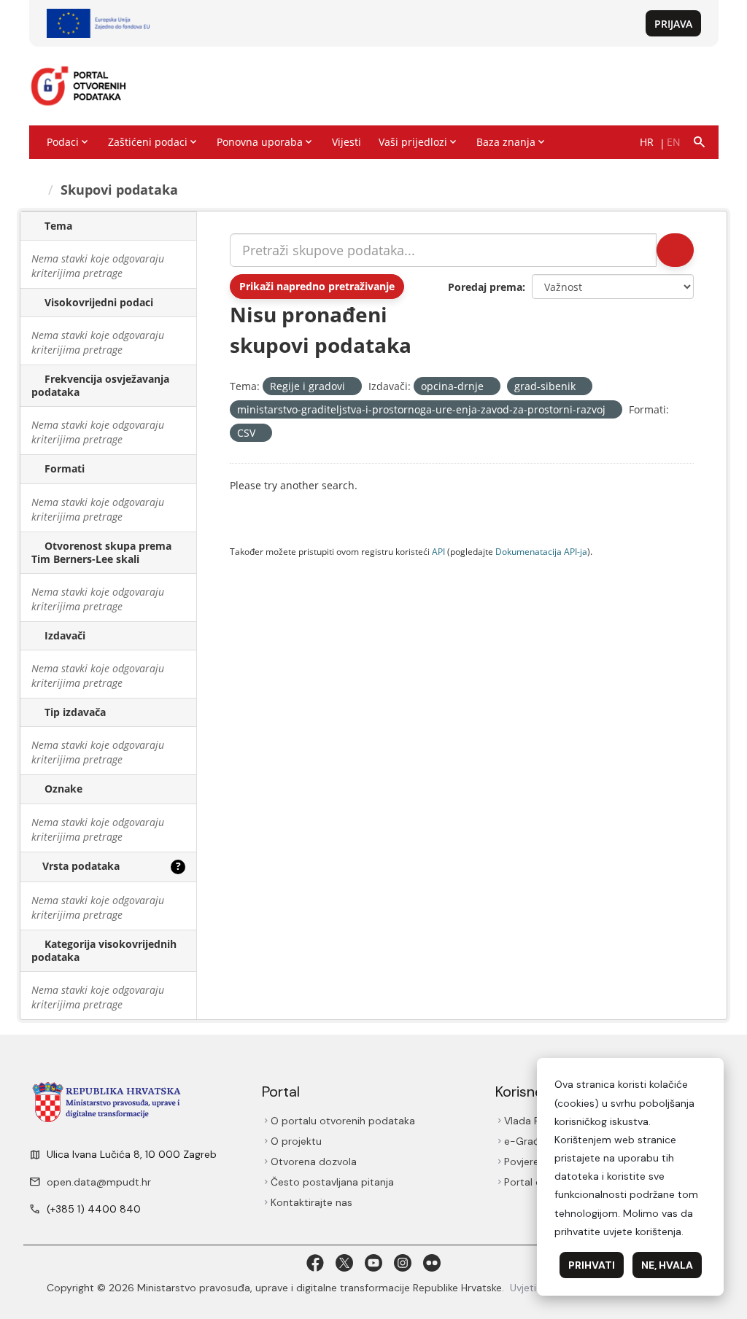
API (438, 551)
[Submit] (675, 250)
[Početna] (36, 189)
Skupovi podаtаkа (119, 189)
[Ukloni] (351, 386)
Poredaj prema (485, 287)
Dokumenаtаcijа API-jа (541, 551)
